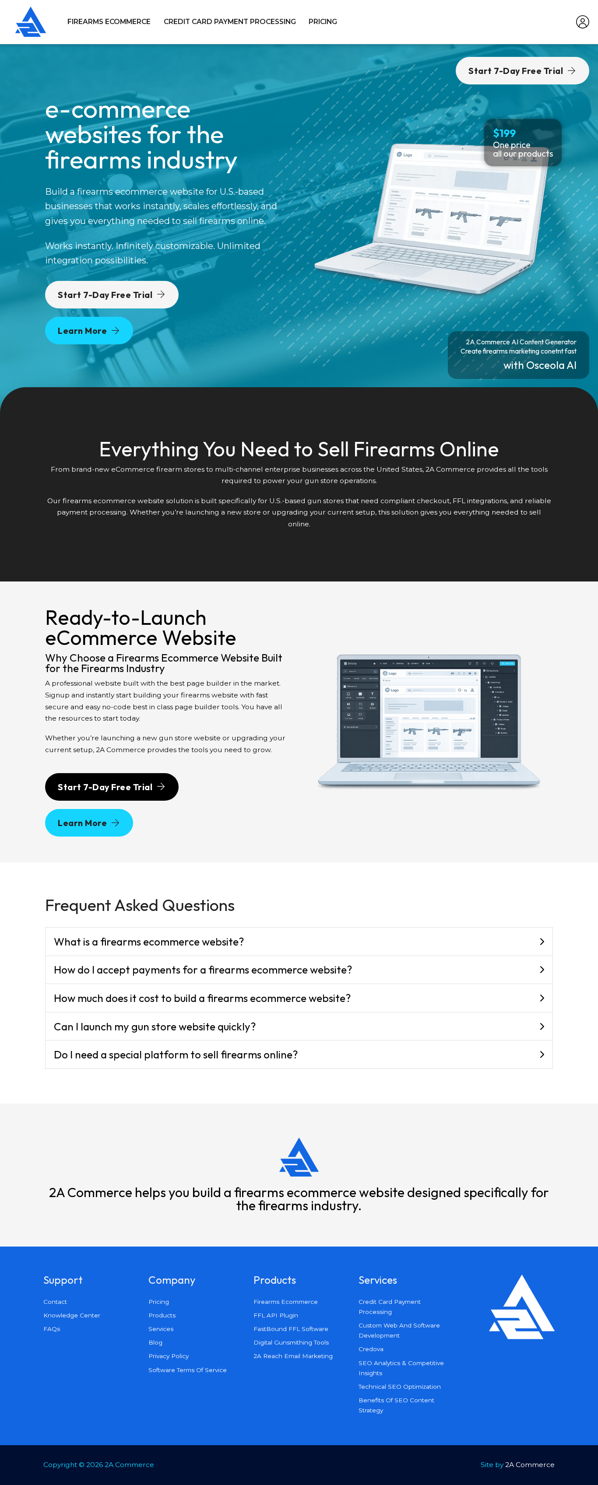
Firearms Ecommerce (109, 22)
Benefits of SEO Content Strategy (396, 1405)
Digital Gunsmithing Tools (291, 1342)
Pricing (323, 22)
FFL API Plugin (275, 1315)
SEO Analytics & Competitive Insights (401, 1367)
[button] (299, 942)
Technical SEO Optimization (400, 1386)
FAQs (51, 1328)
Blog (155, 1342)
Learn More (82, 330)
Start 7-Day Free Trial (105, 294)
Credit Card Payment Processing (230, 22)
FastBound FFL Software (290, 1328)
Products (162, 1315)
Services (160, 1328)
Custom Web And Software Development (399, 1330)
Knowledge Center (71, 1315)
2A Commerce (530, 1464)
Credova (371, 1348)
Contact (55, 1301)
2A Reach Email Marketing (293, 1355)
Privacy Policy (168, 1355)
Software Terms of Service (187, 1369)
